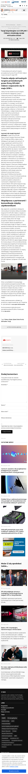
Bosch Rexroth (6, 731)
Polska (14, 731)
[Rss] (26, 5)
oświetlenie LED (14, 738)
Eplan (10, 319)
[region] (14, 763)
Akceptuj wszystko (14, 771)
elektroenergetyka (7, 736)
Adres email (4, 411)
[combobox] (14, 14)
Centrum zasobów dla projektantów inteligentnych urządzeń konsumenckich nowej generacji (13, 470)
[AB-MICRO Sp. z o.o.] (6, 340)
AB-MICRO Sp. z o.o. (7, 347)
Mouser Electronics (7, 733)
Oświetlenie (5, 738)
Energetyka (12, 718)
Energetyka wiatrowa (17, 740)
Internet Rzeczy (5, 740)
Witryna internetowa (6, 418)
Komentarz (4, 384)
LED (12, 721)
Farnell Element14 (17, 744)
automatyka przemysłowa (10, 726)
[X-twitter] (24, 5)
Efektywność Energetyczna (9, 728)
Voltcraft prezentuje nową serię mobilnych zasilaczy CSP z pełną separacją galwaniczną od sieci (12, 531)
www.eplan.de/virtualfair (18, 304)
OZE (3, 718)
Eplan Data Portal (18, 319)
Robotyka (4, 746)
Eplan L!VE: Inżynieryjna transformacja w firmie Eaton (11, 628)
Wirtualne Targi (6, 321)
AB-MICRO (7, 311)
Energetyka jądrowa (6, 744)
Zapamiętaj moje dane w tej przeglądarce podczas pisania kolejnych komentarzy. (11, 427)
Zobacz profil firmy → (8, 350)
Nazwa (3, 405)
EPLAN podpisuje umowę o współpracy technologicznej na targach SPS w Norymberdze (12, 593)
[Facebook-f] (22, 5)
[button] (24, 10)
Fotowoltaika (6, 723)
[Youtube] (20, 5)
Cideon (6, 319)
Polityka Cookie (13, 766)
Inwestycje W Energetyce (8, 742)
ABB (15, 736)
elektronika (5, 721)
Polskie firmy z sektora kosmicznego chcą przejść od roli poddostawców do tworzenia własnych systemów (14, 501)
